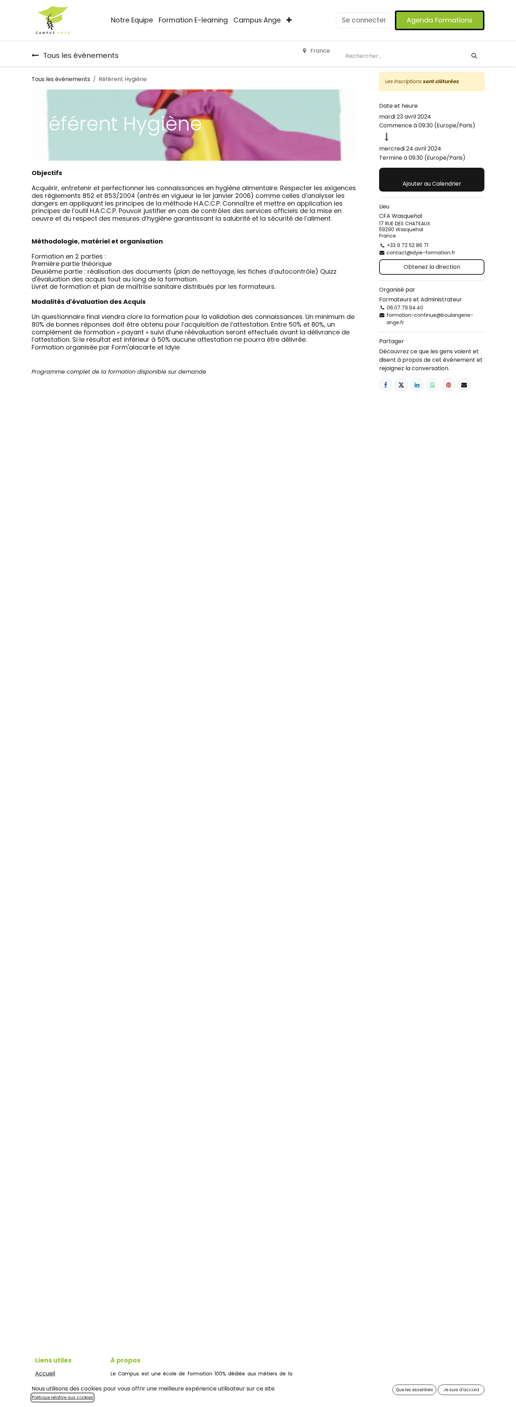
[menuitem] (132, 20)
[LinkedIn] (417, 384)
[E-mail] (464, 384)
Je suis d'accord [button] (461, 1390)
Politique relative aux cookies (62, 1397)
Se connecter (364, 20)
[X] (401, 384)
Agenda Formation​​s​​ (439, 20)
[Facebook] (385, 384)
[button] (431, 180)
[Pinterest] (448, 384)
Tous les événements (61, 79)
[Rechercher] (474, 56)
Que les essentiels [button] (414, 1390)
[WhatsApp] (432, 384)
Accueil (45, 1373)
